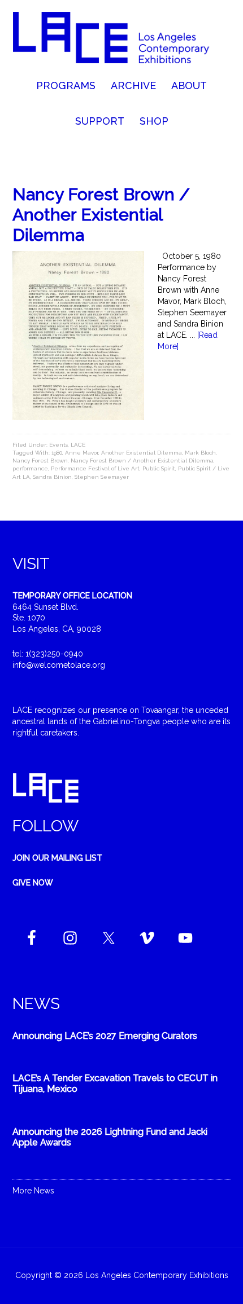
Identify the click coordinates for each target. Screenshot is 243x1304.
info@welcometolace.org (58, 664)
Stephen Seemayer (102, 477)
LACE (78, 445)
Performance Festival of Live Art (95, 468)
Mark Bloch (200, 453)
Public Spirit (158, 468)
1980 (56, 453)
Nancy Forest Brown (40, 460)
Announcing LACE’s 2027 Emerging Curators (104, 1035)
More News (33, 1190)
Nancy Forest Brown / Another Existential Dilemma (101, 214)
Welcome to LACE (121, 39)
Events (58, 445)
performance (30, 468)
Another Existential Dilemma (141, 453)
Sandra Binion (52, 477)
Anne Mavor (81, 453)
